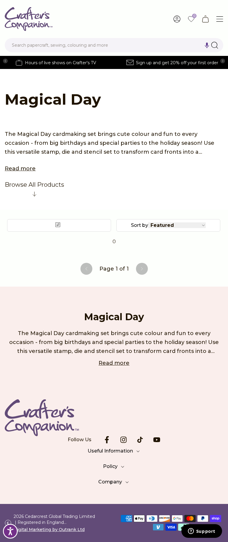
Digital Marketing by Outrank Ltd (49, 529)
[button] (207, 45)
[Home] (29, 19)
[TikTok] (140, 439)
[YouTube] (156, 439)
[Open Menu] (219, 19)
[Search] (214, 45)
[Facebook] (106, 439)
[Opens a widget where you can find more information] (201, 531)
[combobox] (114, 45)
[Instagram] (123, 439)
